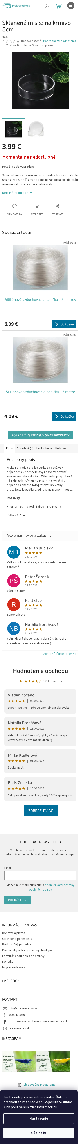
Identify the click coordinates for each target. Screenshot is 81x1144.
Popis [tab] (10, 448)
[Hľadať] (47, 5)
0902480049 (17, 1015)
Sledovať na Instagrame (39, 1085)
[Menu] (70, 5)
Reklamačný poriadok (16, 944)
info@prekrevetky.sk (23, 1008)
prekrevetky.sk (19, 1028)
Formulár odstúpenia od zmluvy (23, 956)
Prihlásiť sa (17, 900)
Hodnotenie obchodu (40, 670)
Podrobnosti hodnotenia (59, 41)
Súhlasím (38, 1132)
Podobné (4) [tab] (25, 448)
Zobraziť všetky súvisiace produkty (41, 435)
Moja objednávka (13, 967)
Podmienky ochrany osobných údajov (27, 950)
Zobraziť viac (40, 810)
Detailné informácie (15, 193)
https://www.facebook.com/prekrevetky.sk (38, 1021)
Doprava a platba (13, 933)
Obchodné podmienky (17, 939)
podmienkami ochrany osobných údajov (51, 887)
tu (55, 1107)
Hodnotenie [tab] (44, 448)
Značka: (30, 45)
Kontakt (7, 961)
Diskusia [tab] (60, 448)
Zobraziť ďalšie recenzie (59, 654)
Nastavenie (38, 1118)
